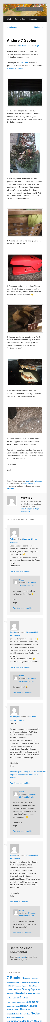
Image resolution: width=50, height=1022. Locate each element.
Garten (10, 989)
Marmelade (16, 1006)
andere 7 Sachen (28, 483)
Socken (36, 1013)
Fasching (18, 986)
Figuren (24, 986)
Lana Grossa (21, 997)
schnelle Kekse (13, 1013)
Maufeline (13, 855)
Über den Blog (20, 19)
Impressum (33, 19)
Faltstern (10, 985)
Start (9, 19)
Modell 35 (10, 1009)
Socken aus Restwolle (15, 1017)
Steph (37, 46)
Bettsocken (35, 983)
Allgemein (38, 481)
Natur (16, 1009)
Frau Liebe (24, 62)
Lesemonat (32, 1002)
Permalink (11, 488)
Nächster (38, 27)
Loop (9, 1006)
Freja (12, 539)
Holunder (10, 994)
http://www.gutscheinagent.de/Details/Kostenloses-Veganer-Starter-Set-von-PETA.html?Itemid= (29, 774)
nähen (22, 1009)
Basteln (28, 983)
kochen (9, 998)
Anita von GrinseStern (15, 68)
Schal (28, 1009)
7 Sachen (15, 977)
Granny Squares (31, 989)
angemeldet (21, 957)
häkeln (31, 993)
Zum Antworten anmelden (19, 571)
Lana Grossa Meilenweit (16, 1002)
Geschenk (17, 989)
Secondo (23, 1014)
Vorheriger (12, 27)
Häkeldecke (20, 993)
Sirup (29, 1014)
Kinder (37, 993)
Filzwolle (36, 986)
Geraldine (13, 632)
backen (22, 983)
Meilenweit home (28, 1005)
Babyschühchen (13, 982)
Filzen (30, 985)
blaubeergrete (15, 716)
